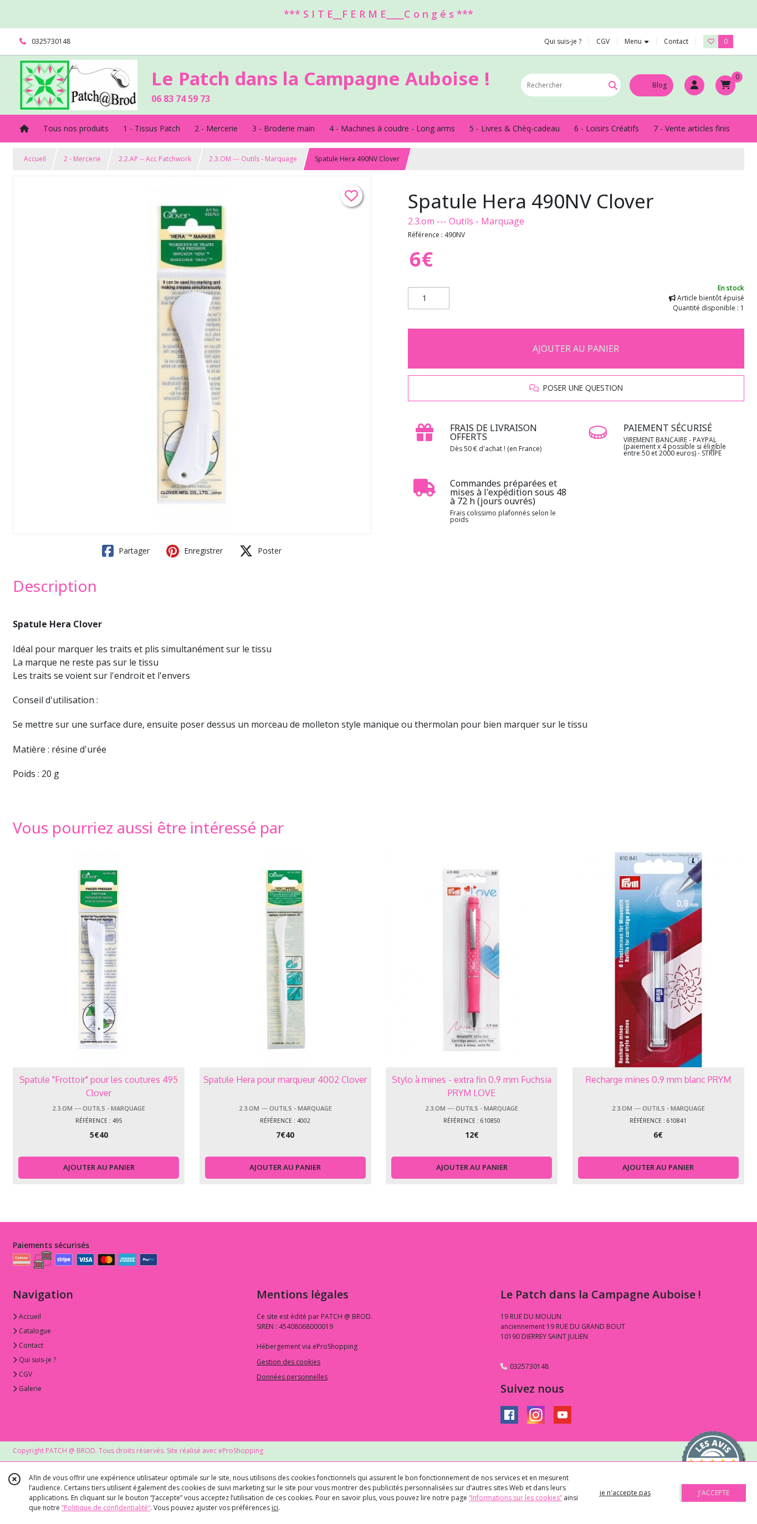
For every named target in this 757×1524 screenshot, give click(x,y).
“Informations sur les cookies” (515, 1497)
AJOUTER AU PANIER (576, 348)
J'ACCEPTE (713, 1492)
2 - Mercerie (82, 158)
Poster (268, 550)
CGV (24, 1374)
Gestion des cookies (288, 1362)
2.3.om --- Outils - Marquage (466, 221)
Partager (133, 550)
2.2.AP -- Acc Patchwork (155, 158)
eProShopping (240, 1450)
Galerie (29, 1388)
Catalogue (34, 1331)
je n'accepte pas (625, 1492)
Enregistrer (202, 550)
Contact (676, 41)
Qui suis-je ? (36, 1359)
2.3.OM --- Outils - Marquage (253, 158)
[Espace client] (694, 85)
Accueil (35, 158)
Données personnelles (292, 1377)
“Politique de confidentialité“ (106, 1507)
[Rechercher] (613, 85)
